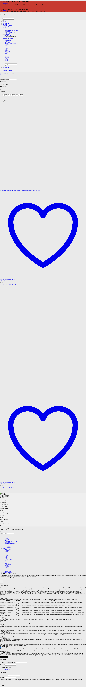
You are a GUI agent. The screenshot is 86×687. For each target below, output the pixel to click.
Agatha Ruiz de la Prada (10, 43)
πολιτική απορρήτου (22, 680)
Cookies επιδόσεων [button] (4, 651)
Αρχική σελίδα (3, 73)
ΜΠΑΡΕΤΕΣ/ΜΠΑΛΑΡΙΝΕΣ (11, 30)
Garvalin (7, 41)
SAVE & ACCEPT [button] (4, 657)
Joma (6, 48)
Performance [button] (3, 620)
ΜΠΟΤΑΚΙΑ (7, 33)
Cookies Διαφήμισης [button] (4, 631)
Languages (5, 3)
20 (4, 94)
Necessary (4, 597)
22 (9, 94)
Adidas (6, 45)
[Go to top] (0, 531)
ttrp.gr (7, 528)
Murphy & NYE (8, 50)
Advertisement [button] (3, 627)
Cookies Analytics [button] (4, 637)
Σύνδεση (10, 667)
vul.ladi (6, 59)
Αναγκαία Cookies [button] (4, 646)
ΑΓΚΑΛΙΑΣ (7, 31)
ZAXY (6, 60)
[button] (7, 25)
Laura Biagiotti (8, 61)
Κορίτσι (5, 101)
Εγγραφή (2, 685)
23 (12, 94)
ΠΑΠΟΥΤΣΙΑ (5, 24)
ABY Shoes (7, 42)
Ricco (6, 52)
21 (6, 94)
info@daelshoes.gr (7, 500)
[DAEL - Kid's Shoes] (3, 14)
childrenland (8, 55)
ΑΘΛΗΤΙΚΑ (7, 29)
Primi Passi (7, 51)
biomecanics (8, 40)
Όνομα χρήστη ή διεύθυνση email (7, 662)
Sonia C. (7, 56)
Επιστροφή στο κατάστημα (8, 38)
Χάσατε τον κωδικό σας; (5, 669)
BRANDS (5, 38)
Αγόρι (5, 100)
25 (17, 94)
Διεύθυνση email (4, 675)
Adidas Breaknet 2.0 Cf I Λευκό (7, 487)
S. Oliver (7, 53)
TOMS (6, 58)
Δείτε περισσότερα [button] (4, 577)
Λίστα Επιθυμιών (4, 519)
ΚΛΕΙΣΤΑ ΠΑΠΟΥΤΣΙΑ (10, 32)
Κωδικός (2, 664)
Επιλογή (2, 288)
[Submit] (5, 65)
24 (14, 94)
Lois (6, 49)
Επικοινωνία (3, 525)
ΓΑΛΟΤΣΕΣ (7, 34)
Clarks (6, 47)
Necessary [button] (2, 595)
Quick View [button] (2, 280)
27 (22, 94)
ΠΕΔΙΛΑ (7, 26)
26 (20, 94)
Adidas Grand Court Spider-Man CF (8, 284)
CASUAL (7, 27)
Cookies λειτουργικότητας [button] (5, 641)
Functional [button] (2, 617)
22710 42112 (5, 498)
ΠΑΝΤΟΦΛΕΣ (8, 35)
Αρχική (4, 21)
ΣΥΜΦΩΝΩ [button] (11, 577)
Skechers (7, 44)
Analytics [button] (2, 624)
